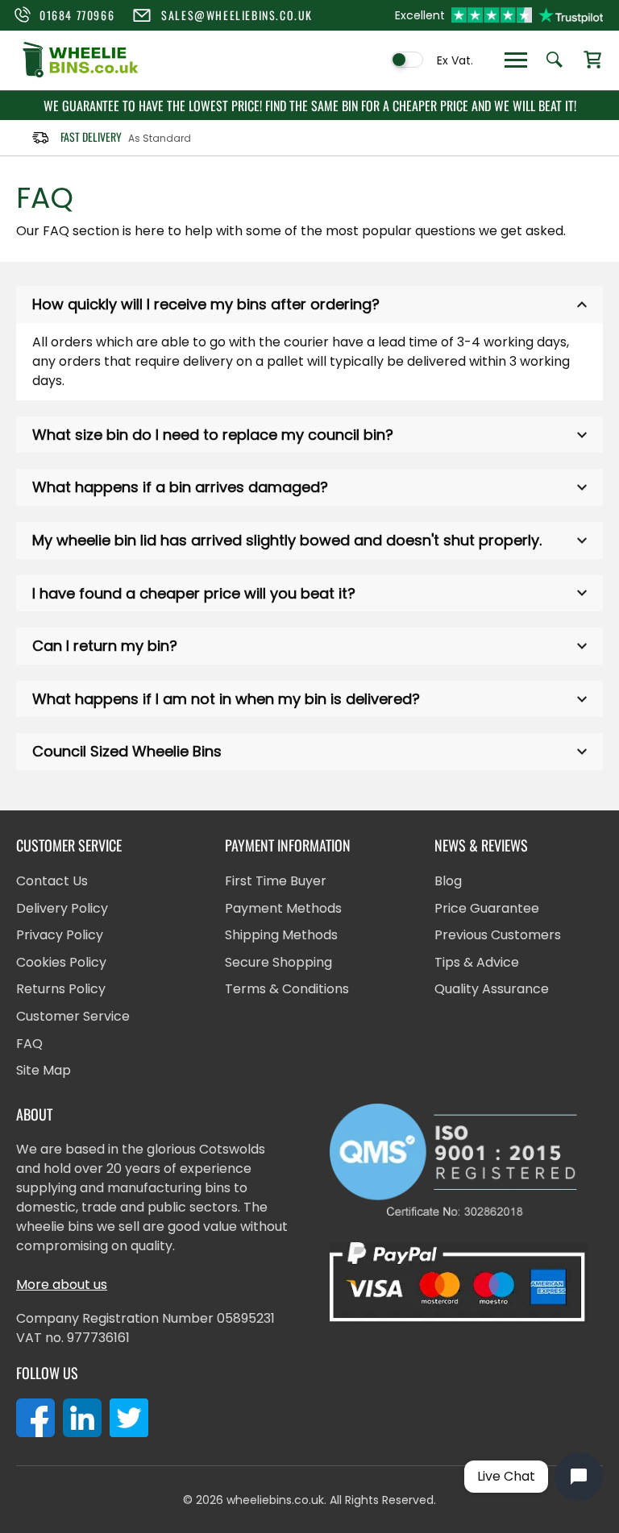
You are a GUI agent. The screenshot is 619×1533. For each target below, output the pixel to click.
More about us (61, 1284)
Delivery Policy (62, 908)
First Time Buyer (275, 881)
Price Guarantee (486, 908)
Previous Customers (497, 935)
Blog (448, 881)
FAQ (29, 1043)
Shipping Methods (281, 935)
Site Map (43, 1070)
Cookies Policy (61, 962)
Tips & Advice (476, 962)
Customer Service (73, 1016)
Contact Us (52, 881)
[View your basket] (592, 61)
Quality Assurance (491, 989)
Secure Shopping (278, 962)
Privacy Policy (59, 935)
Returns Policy (61, 989)
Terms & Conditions (287, 989)
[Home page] (80, 75)
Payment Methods (283, 908)
